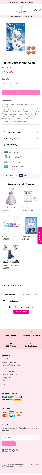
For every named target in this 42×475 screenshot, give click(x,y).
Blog (3, 381)
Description (6, 101)
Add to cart (21, 93)
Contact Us (6, 368)
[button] (39, 235)
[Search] (7, 9)
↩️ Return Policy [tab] (10, 144)
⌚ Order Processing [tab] (12, 132)
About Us (5, 359)
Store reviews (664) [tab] (30, 294)
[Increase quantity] (16, 83)
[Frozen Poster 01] (31, 225)
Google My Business (9, 362)
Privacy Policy (7, 378)
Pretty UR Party (9, 72)
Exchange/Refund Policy (11, 365)
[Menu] (2, 9)
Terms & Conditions (9, 375)
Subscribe (9, 444)
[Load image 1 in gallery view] (21, 39)
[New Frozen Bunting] (11, 225)
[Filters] (4, 301)
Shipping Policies (8, 371)
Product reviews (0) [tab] (11, 294)
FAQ (3, 384)
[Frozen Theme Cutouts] (11, 254)
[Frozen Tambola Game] (31, 196)
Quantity (5, 79)
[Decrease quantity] (4, 83)
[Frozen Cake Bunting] (11, 196)
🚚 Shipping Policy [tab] (11, 138)
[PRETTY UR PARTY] (21, 10)
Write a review (21, 312)
